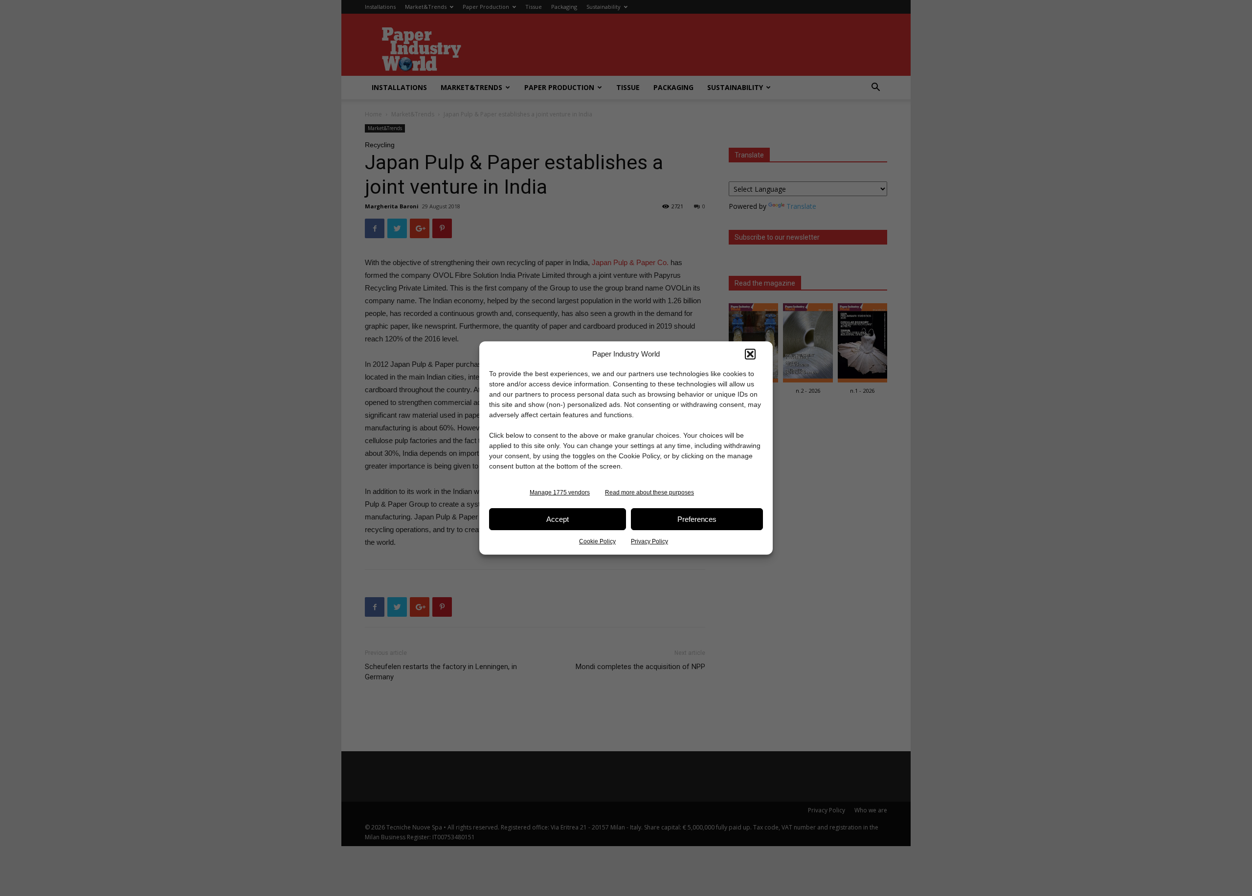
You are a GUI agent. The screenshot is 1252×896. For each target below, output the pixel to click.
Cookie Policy (597, 541)
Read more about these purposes (649, 492)
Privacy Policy (649, 541)
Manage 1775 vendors (560, 492)
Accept (557, 519)
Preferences (696, 519)
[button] (750, 354)
